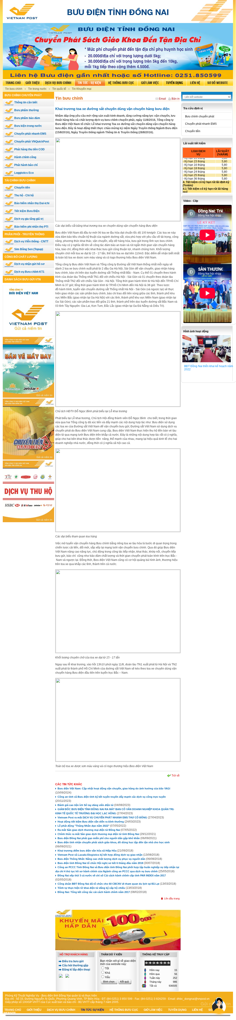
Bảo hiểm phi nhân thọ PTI (31, 226)
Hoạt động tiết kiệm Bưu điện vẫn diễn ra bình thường (91, 821)
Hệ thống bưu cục (124, 1009)
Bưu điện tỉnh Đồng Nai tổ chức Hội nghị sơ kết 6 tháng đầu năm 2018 (100, 863)
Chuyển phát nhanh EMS (30, 133)
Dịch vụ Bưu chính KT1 (29, 271)
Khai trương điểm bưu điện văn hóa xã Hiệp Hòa (87, 850)
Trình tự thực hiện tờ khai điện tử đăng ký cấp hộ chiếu (91, 888)
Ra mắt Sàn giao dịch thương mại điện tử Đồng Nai (89, 830)
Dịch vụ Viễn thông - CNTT (31, 241)
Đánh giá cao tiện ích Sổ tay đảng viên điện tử (86, 805)
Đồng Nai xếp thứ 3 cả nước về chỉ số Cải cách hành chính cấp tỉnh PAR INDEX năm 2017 (112, 875)
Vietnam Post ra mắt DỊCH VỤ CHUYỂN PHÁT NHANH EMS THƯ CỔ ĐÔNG (102, 817)
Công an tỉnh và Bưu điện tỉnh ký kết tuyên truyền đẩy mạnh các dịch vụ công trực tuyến (112, 796)
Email (162, 98)
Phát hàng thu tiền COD (29, 149)
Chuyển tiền (22, 187)
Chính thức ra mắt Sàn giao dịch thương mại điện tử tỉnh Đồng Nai (98, 834)
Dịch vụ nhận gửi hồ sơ (29, 264)
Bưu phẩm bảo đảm (27, 118)
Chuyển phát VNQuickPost (31, 141)
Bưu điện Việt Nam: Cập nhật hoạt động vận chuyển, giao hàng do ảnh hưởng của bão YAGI (114, 788)
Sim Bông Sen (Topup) (28, 249)
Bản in (176, 98)
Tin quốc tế (59, 88)
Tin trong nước (37, 88)
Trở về (176, 775)
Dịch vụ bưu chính (61, 1009)
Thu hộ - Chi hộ (24, 195)
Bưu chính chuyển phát (198, 116)
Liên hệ (197, 1009)
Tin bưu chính (13, 88)
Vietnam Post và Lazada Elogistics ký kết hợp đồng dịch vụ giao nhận (100, 854)
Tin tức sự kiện (92, 1009)
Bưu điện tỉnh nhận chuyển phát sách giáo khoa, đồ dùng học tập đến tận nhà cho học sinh (114, 842)
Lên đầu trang (172, 898)
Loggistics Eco (24, 172)
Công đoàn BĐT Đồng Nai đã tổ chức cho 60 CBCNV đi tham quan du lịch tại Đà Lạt (108, 883)
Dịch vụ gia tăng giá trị (28, 218)
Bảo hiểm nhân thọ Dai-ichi (31, 203)
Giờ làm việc (153, 1009)
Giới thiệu (34, 1009)
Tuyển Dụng (177, 1009)
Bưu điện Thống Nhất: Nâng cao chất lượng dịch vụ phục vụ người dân (102, 859)
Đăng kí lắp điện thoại (76, 969)
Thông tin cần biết (25, 102)
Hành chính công (25, 157)
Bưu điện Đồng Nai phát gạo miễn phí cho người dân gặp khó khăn (99, 838)
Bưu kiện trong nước (28, 126)
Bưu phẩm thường (26, 110)
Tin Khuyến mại (81, 88)
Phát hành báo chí (26, 165)
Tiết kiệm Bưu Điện (26, 211)
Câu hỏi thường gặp (75, 965)
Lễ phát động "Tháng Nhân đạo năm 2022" (83, 825)
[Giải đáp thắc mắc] (61, 976)
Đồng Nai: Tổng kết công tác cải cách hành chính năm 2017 (94, 892)
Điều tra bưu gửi (73, 961)
